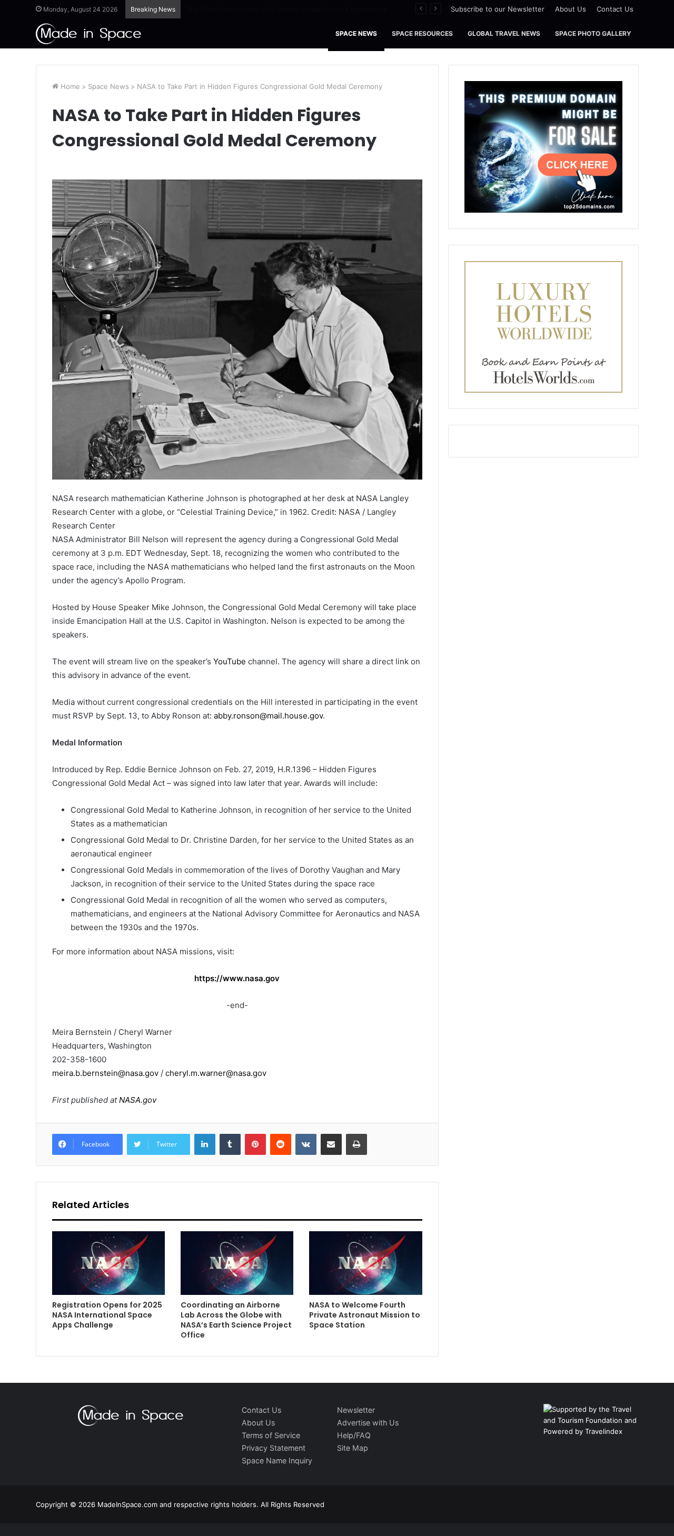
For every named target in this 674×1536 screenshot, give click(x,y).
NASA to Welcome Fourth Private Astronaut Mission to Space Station (364, 1315)
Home (69, 86)
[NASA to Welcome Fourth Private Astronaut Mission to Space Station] (365, 1263)
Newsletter (356, 1409)
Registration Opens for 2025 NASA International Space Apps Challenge (107, 1315)
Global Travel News (504, 33)
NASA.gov (136, 1100)
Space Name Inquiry (277, 1460)
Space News (356, 33)
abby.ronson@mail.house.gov (268, 716)
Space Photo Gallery (593, 33)
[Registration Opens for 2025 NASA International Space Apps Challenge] (108, 1263)
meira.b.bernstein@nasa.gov (105, 1073)
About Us (570, 9)
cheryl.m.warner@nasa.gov (215, 1073)
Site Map (352, 1447)
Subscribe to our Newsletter (497, 9)
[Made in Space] (88, 33)
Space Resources (422, 33)
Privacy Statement (273, 1447)
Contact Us (615, 9)
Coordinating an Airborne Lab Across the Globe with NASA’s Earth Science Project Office (236, 1320)
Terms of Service (271, 1435)
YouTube (229, 661)
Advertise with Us (368, 1422)
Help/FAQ (354, 1435)
